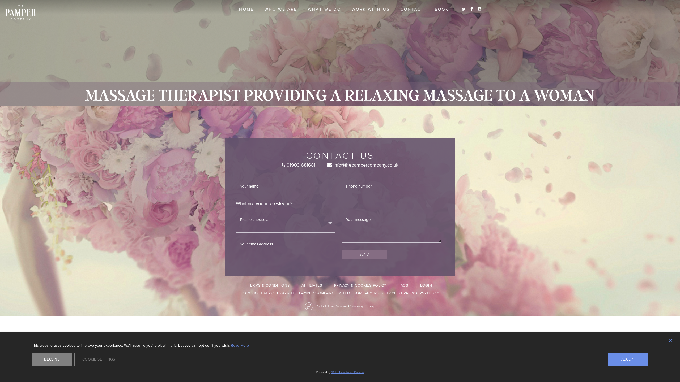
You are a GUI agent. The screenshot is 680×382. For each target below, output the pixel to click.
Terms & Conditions (269, 285)
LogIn (426, 285)
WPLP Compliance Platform (348, 372)
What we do (324, 9)
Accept (628, 359)
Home (246, 9)
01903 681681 (300, 165)
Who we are (281, 9)
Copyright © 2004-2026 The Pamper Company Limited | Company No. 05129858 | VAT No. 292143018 (340, 293)
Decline (52, 359)
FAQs (403, 285)
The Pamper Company (20, 12)
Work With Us (371, 9)
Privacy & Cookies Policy (360, 285)
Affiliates (311, 285)
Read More (240, 345)
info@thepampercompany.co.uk (365, 165)
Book (442, 9)
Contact (412, 9)
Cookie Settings (98, 359)
